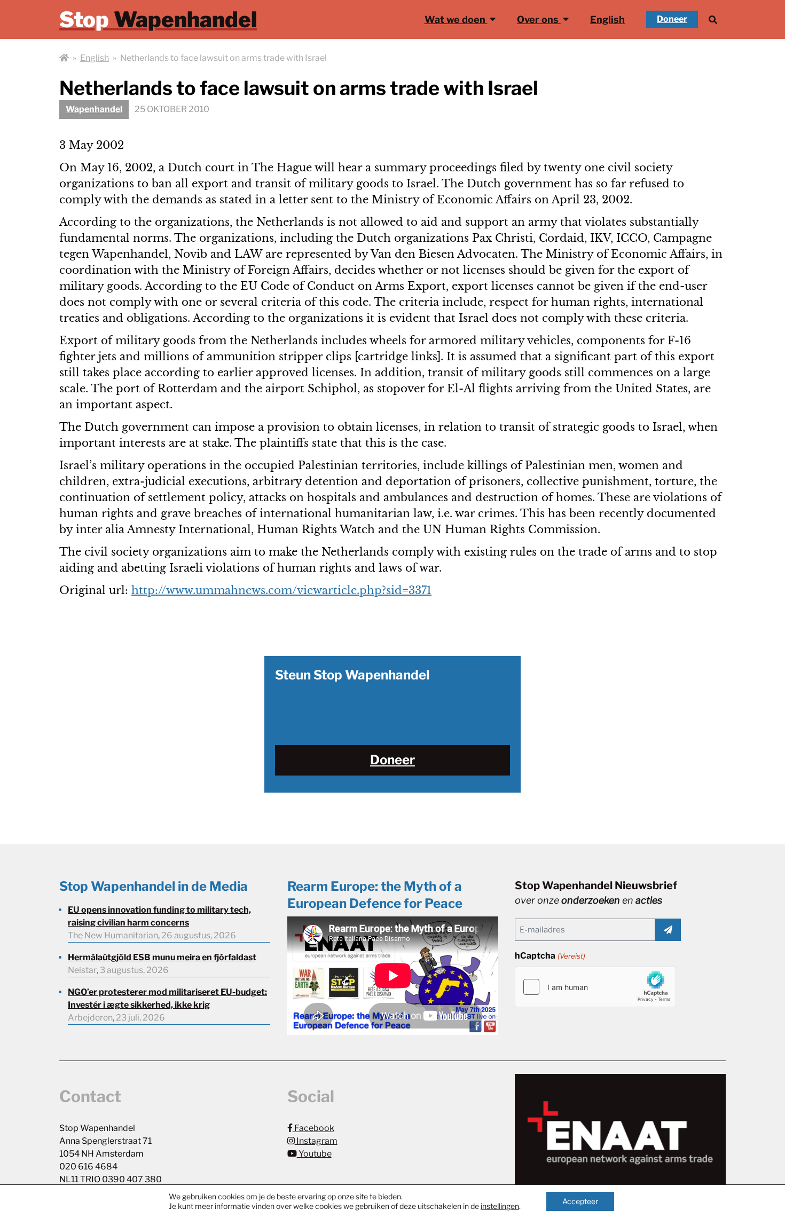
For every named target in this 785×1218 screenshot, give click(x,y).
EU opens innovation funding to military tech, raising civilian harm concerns (159, 916)
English (607, 19)
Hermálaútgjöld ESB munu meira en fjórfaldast (162, 957)
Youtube (314, 1154)
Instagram (316, 1141)
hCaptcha (550, 956)
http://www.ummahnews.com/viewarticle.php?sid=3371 (281, 590)
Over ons (539, 19)
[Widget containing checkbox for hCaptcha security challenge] (595, 987)
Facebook (313, 1128)
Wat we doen (456, 19)
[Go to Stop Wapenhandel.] (64, 58)
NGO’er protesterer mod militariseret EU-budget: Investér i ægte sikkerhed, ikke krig (167, 998)
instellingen (500, 1206)
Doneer (672, 19)
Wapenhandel (94, 109)
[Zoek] (712, 19)
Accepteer (580, 1201)
